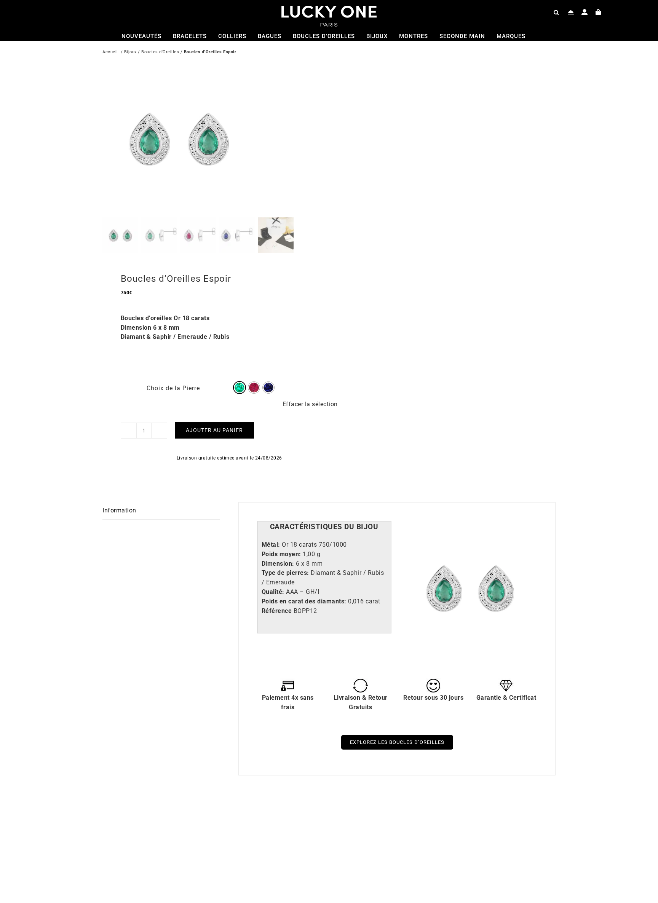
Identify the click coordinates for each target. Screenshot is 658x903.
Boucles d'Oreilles (160, 51)
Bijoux (130, 51)
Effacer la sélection (310, 404)
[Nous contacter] (571, 12)
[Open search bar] (556, 12)
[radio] (239, 387)
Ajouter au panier (214, 430)
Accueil (110, 51)
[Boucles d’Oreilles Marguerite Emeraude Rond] (201, 816)
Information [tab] (119, 510)
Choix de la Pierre (173, 388)
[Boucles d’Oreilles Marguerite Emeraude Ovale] (428, 816)
